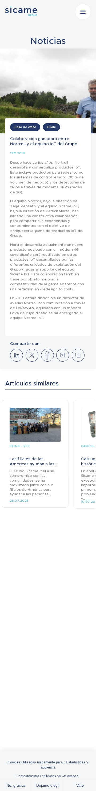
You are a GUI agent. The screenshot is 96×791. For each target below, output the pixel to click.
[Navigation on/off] (83, 12)
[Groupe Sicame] (21, 11)
